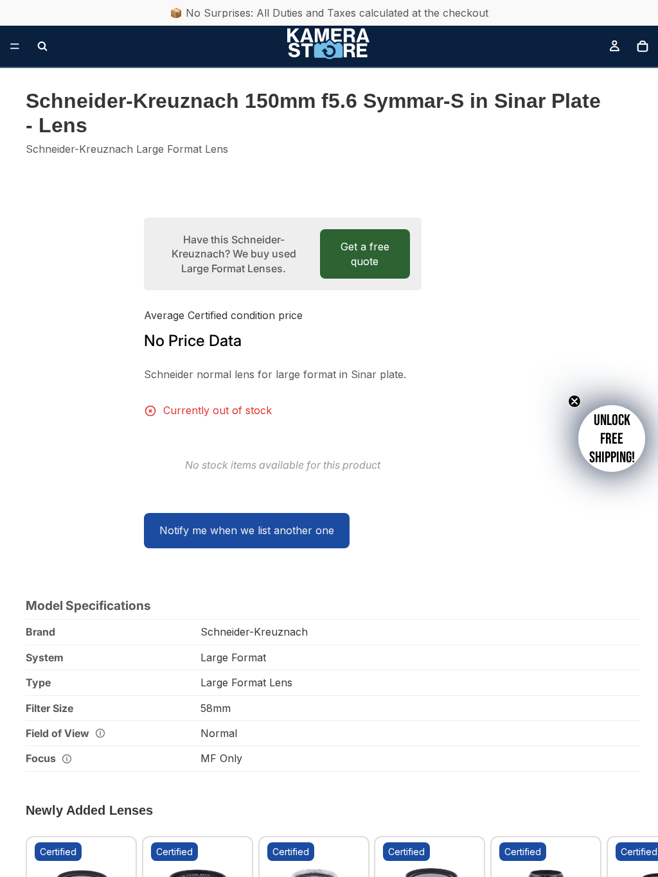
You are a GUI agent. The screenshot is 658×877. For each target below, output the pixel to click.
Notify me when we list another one (246, 530)
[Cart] (642, 46)
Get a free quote (365, 253)
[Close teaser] (574, 401)
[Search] (42, 46)
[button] (611, 438)
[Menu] (15, 46)
